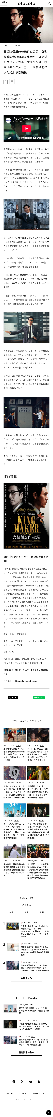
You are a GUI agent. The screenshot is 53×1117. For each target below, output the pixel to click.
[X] (22, 1081)
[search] (49, 3)
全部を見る (26, 978)
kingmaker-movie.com (26, 681)
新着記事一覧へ (26, 1053)
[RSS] (39, 1081)
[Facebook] (14, 1081)
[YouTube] (31, 1081)
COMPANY (24, 1093)
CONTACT (10, 1093)
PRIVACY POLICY (40, 1093)
